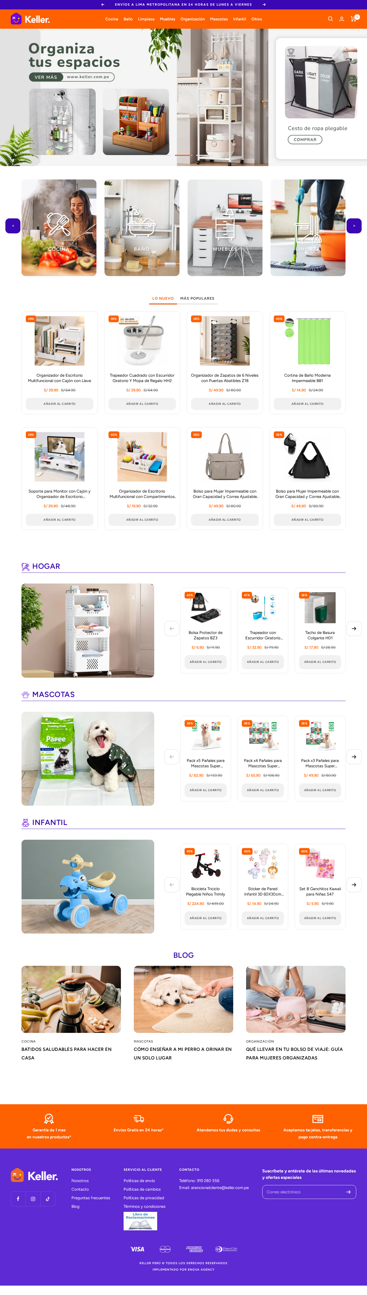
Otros (256, 18)
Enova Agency (201, 1269)
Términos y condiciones (144, 1206)
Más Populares (197, 298)
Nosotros (80, 1180)
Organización (193, 18)
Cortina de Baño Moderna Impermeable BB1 (307, 378)
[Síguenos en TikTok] (47, 1198)
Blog (75, 1206)
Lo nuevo (163, 298)
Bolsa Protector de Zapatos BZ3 (205, 635)
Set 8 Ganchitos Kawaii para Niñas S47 (320, 891)
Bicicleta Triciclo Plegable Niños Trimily (205, 891)
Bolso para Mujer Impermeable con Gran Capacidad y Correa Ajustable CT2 (225, 494)
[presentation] (12, 225)
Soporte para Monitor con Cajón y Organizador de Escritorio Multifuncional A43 (59, 494)
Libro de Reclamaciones (140, 1221)
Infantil (239, 18)
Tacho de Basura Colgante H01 (320, 635)
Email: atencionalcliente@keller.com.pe (214, 1187)
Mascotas (219, 18)
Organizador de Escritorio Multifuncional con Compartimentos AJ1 (142, 494)
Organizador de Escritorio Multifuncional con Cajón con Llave (59, 378)
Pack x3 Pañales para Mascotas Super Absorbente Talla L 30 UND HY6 (320, 763)
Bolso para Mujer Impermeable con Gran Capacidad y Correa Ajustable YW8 (307, 494)
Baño (128, 18)
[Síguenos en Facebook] (18, 1198)
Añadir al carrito (206, 662)
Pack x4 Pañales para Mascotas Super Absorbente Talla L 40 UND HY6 (263, 763)
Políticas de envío (139, 1180)
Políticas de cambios (142, 1189)
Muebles (167, 18)
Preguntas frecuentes (90, 1197)
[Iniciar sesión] (341, 19)
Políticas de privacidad (144, 1197)
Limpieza (146, 18)
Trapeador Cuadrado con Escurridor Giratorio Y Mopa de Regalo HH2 (142, 378)
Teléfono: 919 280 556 (199, 1180)
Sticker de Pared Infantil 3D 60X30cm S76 (262, 891)
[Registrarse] (348, 1192)
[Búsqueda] (330, 18)
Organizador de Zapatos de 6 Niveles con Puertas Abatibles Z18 (224, 378)
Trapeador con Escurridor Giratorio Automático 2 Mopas (263, 635)
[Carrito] (353, 18)
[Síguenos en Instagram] (33, 1198)
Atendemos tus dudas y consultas (228, 1130)
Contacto (80, 1189)
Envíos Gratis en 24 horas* (139, 1130)
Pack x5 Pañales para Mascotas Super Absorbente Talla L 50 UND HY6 (205, 763)
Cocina (111, 18)
